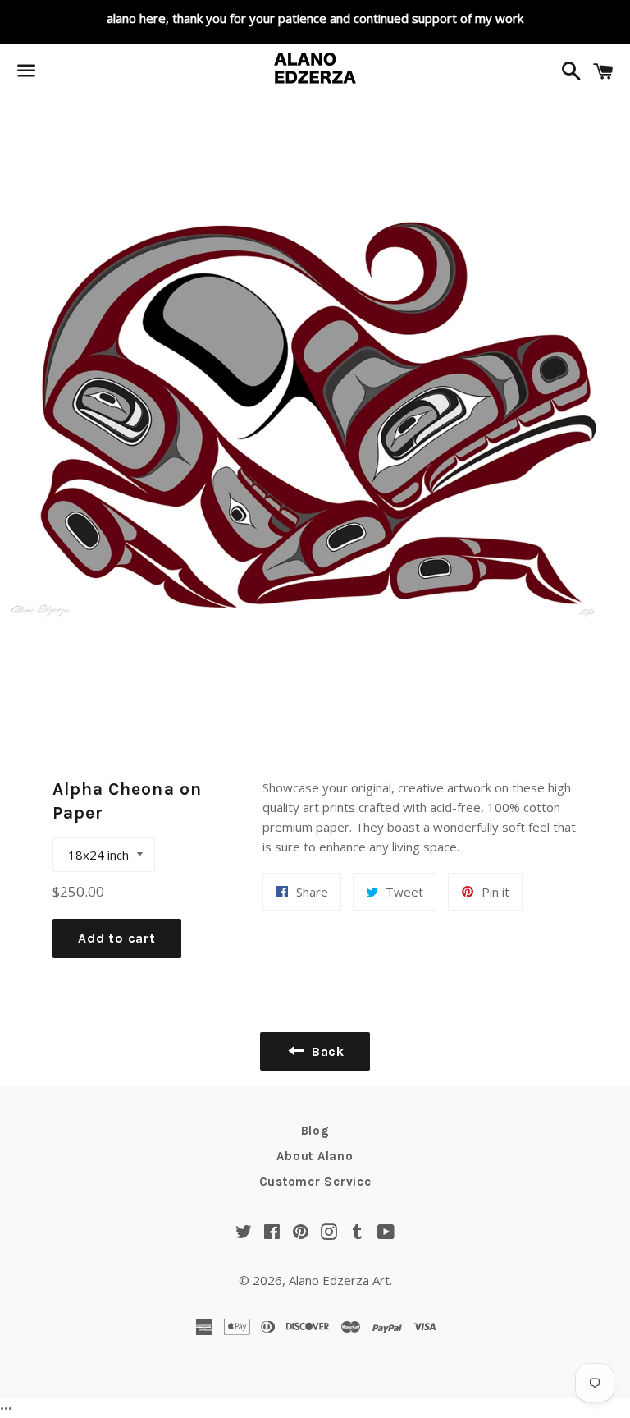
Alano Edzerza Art (339, 1280)
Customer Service (315, 1181)
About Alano (314, 1156)
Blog (315, 1130)
